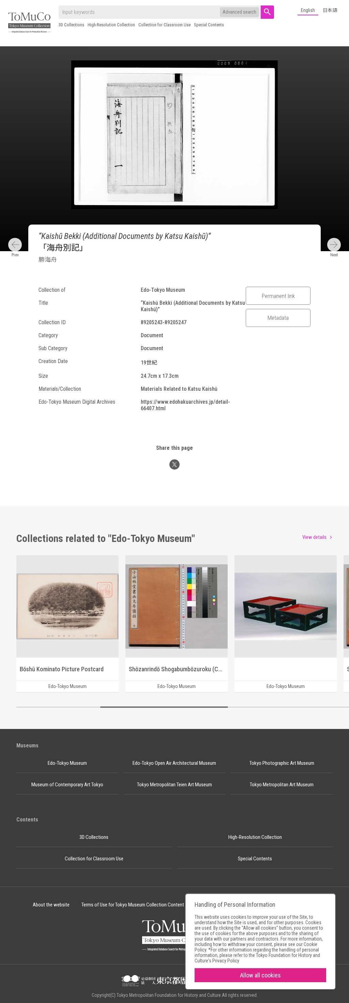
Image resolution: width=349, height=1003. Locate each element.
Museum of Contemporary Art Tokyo (67, 785)
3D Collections (71, 24)
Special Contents (209, 24)
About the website (51, 905)
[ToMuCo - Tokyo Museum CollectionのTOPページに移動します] (29, 23)
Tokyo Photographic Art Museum (281, 763)
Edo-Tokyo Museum (67, 763)
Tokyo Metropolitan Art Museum (282, 785)
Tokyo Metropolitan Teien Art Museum (174, 785)
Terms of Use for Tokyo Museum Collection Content (132, 905)
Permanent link (278, 295)
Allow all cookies (260, 975)
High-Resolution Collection (111, 24)
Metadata (278, 317)
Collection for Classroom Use (164, 24)
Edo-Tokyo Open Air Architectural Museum (174, 763)
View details (314, 537)
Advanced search (239, 12)
